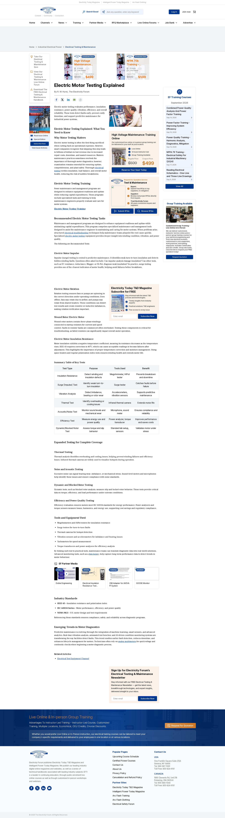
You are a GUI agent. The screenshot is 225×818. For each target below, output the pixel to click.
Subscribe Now (147, 316)
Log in (174, 12)
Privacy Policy (119, 773)
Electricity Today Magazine (89, 2)
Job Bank (169, 22)
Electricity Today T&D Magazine (128, 787)
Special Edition (39, 139)
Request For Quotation (182, 725)
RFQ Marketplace (120, 22)
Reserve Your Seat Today (134, 170)
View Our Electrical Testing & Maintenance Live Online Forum (40, 78)
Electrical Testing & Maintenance (80, 47)
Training (77, 22)
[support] (74, 100)
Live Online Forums (147, 22)
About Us (117, 769)
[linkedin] (68, 100)
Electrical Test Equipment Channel (73, 658)
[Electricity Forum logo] (48, 10)
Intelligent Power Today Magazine (116, 2)
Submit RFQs (123, 211)
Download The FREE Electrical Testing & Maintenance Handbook (40, 94)
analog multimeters (127, 641)
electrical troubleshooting (77, 233)
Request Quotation (179, 257)
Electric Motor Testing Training (70, 209)
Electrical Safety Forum (123, 804)
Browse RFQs (147, 211)
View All (179, 186)
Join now (186, 12)
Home (32, 22)
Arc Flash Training (121, 795)
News (61, 22)
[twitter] (62, 100)
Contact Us (118, 765)
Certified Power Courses (124, 760)
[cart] (194, 12)
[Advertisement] (106, 276)
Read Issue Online (41, 136)
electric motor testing (75, 236)
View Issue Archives (39, 148)
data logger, (94, 554)
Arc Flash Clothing (139, 2)
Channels (45, 22)
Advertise (188, 22)
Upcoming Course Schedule (126, 756)
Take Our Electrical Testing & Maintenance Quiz (40, 61)
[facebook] (56, 100)
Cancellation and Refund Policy (127, 777)
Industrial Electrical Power (50, 47)
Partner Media (96, 22)
